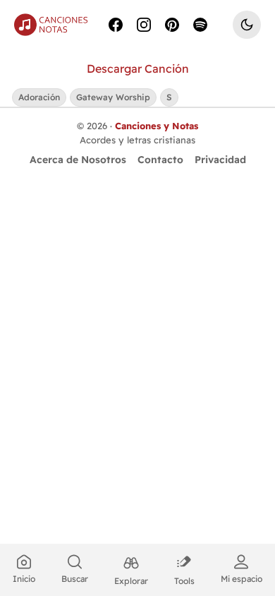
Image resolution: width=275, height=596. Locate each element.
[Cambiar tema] (247, 25)
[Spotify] (200, 24)
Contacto (160, 159)
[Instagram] (143, 24)
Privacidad (220, 159)
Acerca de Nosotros (78, 159)
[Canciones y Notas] (50, 25)
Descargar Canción (138, 68)
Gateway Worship (113, 97)
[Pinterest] (172, 24)
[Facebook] (115, 24)
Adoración (39, 97)
